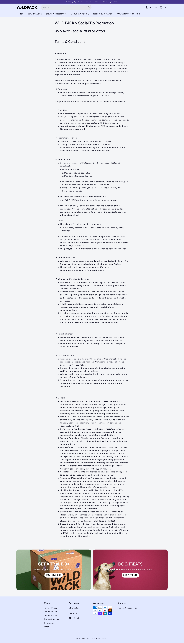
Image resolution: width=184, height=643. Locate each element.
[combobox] (66, 7)
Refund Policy (50, 611)
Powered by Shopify (99, 638)
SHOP (21, 14)
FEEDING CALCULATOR (102, 14)
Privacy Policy (50, 608)
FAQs (46, 626)
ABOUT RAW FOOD (79, 14)
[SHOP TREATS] (130, 570)
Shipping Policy (51, 615)
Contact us (49, 623)
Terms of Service (52, 619)
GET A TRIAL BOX (34, 14)
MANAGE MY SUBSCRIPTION (128, 14)
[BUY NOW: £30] (53, 570)
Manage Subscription (127, 608)
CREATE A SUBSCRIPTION (56, 14)
